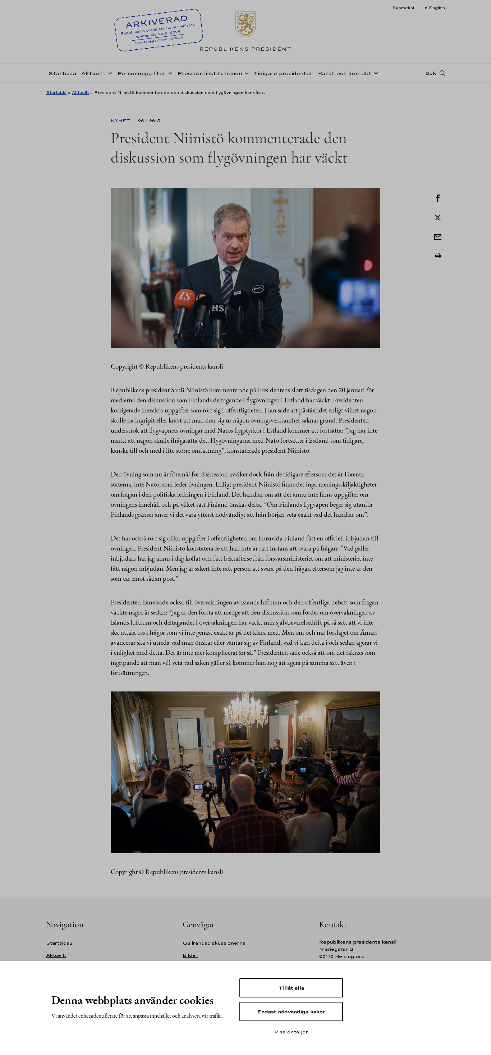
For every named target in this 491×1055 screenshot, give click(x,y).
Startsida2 (59, 943)
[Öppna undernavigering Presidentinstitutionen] (245, 72)
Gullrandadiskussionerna (214, 943)
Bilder (190, 955)
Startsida (62, 73)
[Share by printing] (438, 255)
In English (434, 7)
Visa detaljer (291, 1031)
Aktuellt (93, 73)
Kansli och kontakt (344, 73)
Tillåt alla (291, 988)
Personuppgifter (141, 73)
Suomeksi (403, 7)
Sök (430, 73)
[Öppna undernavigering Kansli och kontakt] (374, 72)
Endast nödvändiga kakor (291, 1011)
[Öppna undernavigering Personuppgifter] (169, 72)
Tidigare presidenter (283, 73)
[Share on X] (438, 217)
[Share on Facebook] (438, 197)
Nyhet (121, 121)
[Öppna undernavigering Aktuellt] (109, 72)
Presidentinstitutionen (209, 73)
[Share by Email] (438, 236)
